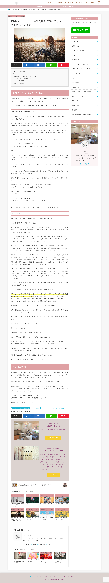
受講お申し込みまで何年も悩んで (25, 78)
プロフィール (79, 2)
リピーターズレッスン (78, 78)
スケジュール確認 (53, 437)
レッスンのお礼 (20, 80)
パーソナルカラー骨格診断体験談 (50, 408)
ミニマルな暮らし (77, 73)
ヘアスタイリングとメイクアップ (81, 68)
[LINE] (48, 544)
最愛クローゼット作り (78, 96)
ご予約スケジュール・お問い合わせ (65, 2)
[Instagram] (41, 544)
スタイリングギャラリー (90, 2)
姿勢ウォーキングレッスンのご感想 (81, 91)
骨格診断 (62, 408)
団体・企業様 (75, 82)
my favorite (75, 41)
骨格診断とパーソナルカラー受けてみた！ (25, 76)
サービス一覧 (51, 2)
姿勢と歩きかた (76, 87)
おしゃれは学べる (19, 83)
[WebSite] (26, 544)
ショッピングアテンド (78, 50)
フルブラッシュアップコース (80, 64)
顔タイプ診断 (75, 105)
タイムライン (75, 55)
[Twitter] (33, 544)
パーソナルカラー (36, 408)
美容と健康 (75, 101)
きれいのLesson (51, 579)
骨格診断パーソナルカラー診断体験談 (16, 16)
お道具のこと (75, 46)
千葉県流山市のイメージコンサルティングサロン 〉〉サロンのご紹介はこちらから (54, 6)
